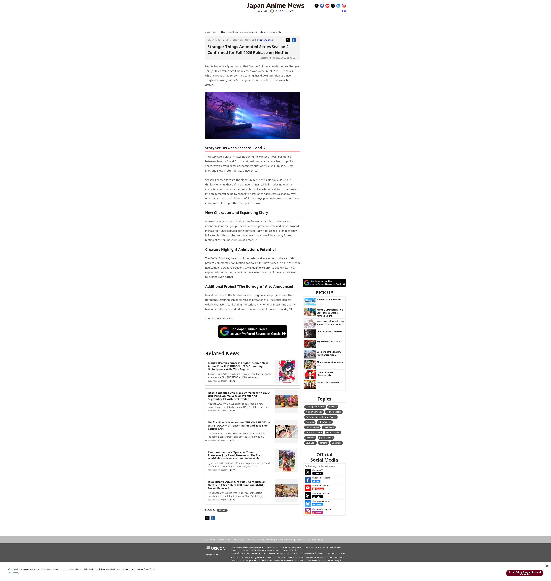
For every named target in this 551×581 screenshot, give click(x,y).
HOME (207, 32)
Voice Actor (328, 427)
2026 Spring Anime (315, 406)
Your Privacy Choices (284, 539)
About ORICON (233, 539)
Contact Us (300, 539)
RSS (344, 10)
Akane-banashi (334, 411)
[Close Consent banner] (547, 566)
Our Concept (210, 539)
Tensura (333, 406)
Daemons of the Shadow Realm (321, 417)
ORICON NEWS (225, 318)
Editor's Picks (324, 422)
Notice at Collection (265, 539)
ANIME (222, 510)
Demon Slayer (333, 432)
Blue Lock (310, 442)
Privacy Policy (248, 539)
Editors (221, 539)
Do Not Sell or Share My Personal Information (525, 573)
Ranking (323, 442)
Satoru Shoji (266, 39)
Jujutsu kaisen (326, 437)
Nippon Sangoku (314, 411)
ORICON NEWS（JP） (316, 539)
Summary (336, 442)
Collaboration (312, 427)
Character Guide (314, 432)
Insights (310, 422)
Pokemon (310, 437)
